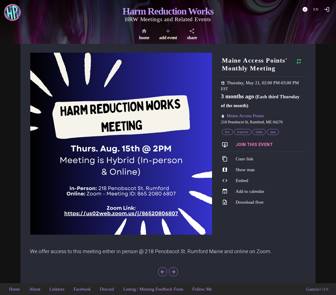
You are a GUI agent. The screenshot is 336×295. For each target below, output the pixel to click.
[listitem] (262, 145)
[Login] (326, 9)
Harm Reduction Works (168, 11)
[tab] (144, 35)
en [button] (316, 9)
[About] (305, 9)
